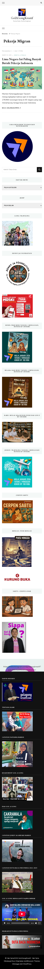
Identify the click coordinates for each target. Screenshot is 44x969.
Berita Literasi (20, 55)
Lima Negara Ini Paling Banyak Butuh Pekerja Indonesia (21, 61)
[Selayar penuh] (39, 923)
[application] (22, 914)
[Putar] (5, 923)
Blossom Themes (33, 961)
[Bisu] (36, 923)
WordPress (27, 964)
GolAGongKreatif (22, 18)
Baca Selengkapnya (10, 108)
